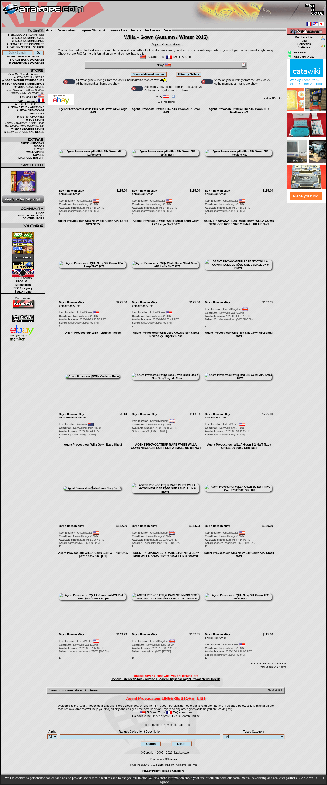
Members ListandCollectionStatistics (304, 42)
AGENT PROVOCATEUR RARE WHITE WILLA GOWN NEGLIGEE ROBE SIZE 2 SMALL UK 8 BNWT (166, 446)
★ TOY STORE (35, 119)
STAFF (40, 212)
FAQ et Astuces (28, 101)
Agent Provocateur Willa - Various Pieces (93, 332)
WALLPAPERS (35, 152)
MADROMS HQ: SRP (31, 157)
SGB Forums (23, 278)
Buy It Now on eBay (71, 190)
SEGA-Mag (23, 281)
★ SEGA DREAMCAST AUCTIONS (30, 112)
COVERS (38, 154)
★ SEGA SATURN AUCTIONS (25, 107)
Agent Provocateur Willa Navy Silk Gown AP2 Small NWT (239, 554)
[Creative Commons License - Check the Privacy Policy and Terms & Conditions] (23, 318)
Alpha (52, 731)
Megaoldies (23, 285)
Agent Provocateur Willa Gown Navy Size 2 (93, 444)
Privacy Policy (151, 770)
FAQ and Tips (29, 97)
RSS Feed (300, 52)
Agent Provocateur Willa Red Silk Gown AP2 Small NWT (239, 334)
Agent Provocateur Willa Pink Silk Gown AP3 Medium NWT (239, 110)
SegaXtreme (23, 291)
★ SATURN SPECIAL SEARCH (25, 47)
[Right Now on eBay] (61, 103)
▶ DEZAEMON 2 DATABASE (26, 62)
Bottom (278, 690)
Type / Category (254, 731)
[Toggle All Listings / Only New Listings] (69, 81)
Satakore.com (182, 752)
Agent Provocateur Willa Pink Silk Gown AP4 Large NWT (92, 110)
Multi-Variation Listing (73, 417)
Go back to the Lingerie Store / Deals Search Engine (166, 716)
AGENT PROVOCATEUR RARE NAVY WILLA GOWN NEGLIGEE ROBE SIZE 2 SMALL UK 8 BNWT (239, 222)
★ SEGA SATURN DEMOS (28, 41)
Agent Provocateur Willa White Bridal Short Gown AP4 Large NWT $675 (166, 222)
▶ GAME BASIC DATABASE (27, 59)
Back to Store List (273, 98)
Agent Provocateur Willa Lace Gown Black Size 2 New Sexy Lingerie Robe (166, 334)
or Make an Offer (69, 193)
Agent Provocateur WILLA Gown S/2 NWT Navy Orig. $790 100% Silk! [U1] (239, 446)
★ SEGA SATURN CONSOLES (25, 44)
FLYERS (39, 149)
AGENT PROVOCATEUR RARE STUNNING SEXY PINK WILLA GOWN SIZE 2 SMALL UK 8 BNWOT (166, 554)
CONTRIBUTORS (33, 218)
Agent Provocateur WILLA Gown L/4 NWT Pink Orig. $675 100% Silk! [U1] (93, 554)
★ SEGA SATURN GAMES (28, 37)
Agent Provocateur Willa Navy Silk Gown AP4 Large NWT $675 (93, 222)
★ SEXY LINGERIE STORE (27, 128)
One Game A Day (304, 57)
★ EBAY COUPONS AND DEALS (24, 131)
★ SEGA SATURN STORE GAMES (23, 80)
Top (270, 690)
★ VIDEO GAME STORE (29, 86)
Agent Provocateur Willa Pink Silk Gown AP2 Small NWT (166, 110)
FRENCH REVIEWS (32, 143)
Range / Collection (140, 731)
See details (308, 778)
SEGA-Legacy (23, 288)
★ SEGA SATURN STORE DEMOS (23, 83)
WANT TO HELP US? (31, 215)
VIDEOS (39, 146)
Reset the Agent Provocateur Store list (166, 725)
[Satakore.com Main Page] (54, 14)
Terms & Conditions (173, 770)
